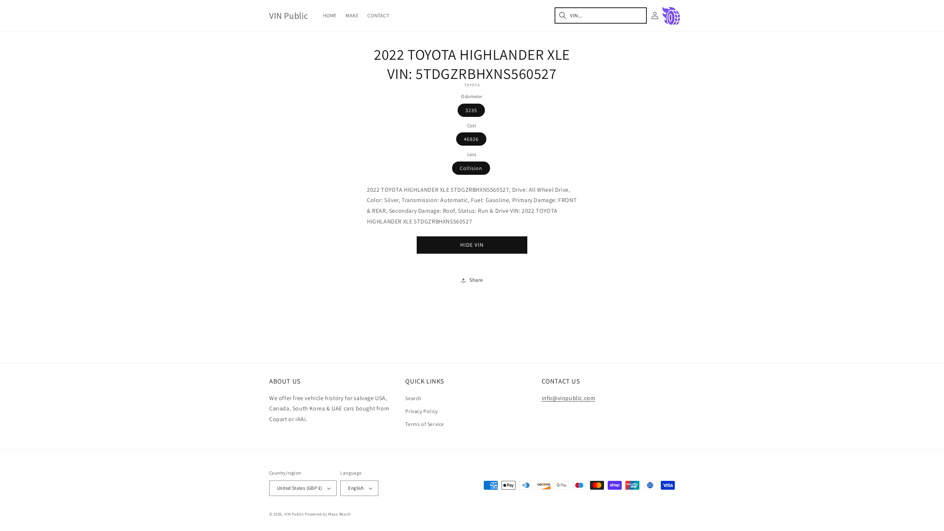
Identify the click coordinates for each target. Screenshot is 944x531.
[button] (601, 15)
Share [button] (476, 280)
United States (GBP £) (299, 488)
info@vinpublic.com (569, 398)
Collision (471, 168)
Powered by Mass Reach (328, 514)
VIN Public (294, 514)
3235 (471, 110)
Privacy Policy (421, 411)
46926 (471, 139)
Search (413, 398)
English (356, 488)
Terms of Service (424, 424)
